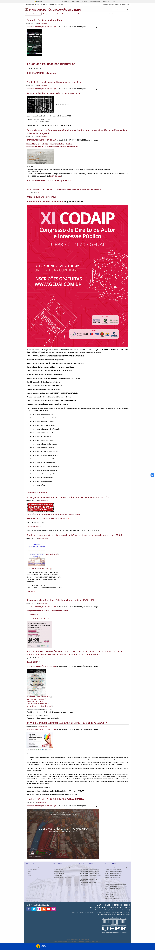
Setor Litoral (109, 894)
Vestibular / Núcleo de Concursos (63, 877)
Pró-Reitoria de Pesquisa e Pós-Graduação (88, 879)
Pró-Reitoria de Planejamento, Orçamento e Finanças (88, 883)
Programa (46, 14)
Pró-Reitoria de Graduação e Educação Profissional (90, 876)
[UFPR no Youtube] (48, 909)
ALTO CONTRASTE (116, 4)
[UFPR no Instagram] (53, 909)
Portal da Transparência (34, 869)
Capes (29, 871)
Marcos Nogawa (42, 23)
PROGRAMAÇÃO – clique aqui (42, 73)
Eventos (121, 14)
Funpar (29, 875)
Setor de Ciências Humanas (113, 880)
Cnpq (29, 873)
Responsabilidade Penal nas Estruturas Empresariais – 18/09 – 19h (60, 600)
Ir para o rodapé (59, 4)
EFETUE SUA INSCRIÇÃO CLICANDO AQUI (41, 27)
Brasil (40, 1)
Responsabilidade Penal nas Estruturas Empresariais (48, 611)
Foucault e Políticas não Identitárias (44, 20)
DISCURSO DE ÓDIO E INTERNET (38, 569)
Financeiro (92, 14)
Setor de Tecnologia (111, 892)
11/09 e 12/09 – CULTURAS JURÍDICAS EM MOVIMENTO (55, 799)
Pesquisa (70, 14)
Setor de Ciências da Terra (113, 875)
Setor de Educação (111, 886)
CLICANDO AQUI (55, 176)
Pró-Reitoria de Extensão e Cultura (89, 871)
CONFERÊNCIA (51, 554)
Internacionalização (107, 14)
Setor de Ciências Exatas (113, 877)
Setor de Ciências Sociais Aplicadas (116, 884)
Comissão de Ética (59, 871)
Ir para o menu (40, 4)
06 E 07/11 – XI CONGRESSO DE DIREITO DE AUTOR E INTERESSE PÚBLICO (64, 189)
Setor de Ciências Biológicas (114, 871)
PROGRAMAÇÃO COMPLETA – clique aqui (48, 180)
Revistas (81, 14)
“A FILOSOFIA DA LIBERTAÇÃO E (38, 697)
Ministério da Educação (34, 867)
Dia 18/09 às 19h (32, 614)
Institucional (59, 14)
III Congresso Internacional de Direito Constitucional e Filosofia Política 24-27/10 (67, 497)
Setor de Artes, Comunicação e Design (116, 867)
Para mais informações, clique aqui (45, 201)
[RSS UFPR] (43, 909)
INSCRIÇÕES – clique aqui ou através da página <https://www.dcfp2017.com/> (53, 514)
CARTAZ (30, 591)
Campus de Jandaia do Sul (113, 898)
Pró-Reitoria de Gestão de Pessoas (89, 873)
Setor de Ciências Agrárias (113, 869)
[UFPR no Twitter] (34, 909)
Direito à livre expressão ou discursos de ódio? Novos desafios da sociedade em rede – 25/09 (74, 535)
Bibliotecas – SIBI (58, 869)
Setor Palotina (110, 896)
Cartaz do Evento (33, 526)
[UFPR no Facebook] (28, 909)
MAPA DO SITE (125, 4)
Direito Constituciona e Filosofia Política (47, 518)
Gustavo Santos (42, 192)
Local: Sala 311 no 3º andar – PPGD (39, 618)
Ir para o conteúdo (30, 4)
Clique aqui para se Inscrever (42, 197)
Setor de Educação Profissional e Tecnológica (115, 889)
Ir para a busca (49, 4)
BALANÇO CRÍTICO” (34, 701)
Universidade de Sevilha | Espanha (39, 706)
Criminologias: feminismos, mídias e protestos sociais (53, 82)
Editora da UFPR (58, 875)
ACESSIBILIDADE (107, 4)
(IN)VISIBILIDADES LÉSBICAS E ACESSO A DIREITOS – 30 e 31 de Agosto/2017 (66, 723)
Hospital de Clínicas (59, 873)
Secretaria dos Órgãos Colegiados (63, 867)
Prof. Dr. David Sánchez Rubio (37, 704)
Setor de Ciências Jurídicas (113, 882)
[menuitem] (33, 14)
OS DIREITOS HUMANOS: (35, 699)
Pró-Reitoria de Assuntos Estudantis (89, 869)
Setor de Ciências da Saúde (113, 873)
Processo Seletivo (32, 14)
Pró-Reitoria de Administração (88, 867)
